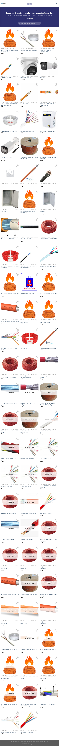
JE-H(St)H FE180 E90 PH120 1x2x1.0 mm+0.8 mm (49, 540)
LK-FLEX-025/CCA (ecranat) (27, 458)
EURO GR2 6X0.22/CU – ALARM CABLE (9, 349)
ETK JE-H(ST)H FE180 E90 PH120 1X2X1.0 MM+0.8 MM (29, 376)
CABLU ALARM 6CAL (26, 486)
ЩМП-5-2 (42, 211)
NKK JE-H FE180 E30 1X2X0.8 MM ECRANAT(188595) (48, 294)
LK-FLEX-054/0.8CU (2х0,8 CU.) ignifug (9, 404)
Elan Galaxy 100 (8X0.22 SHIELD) (28, 131)
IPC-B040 (42, 77)
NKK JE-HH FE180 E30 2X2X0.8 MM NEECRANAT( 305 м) (10, 294)
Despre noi (29, 741)
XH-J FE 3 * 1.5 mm (25, 104)
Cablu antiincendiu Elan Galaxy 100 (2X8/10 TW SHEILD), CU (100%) (48, 239)
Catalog (23, 741)
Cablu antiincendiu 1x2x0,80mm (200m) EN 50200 (28, 431)
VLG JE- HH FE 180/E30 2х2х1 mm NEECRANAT (48, 650)
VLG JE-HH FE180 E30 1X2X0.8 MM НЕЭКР (29, 677)
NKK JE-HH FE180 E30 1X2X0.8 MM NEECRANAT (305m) (48, 321)
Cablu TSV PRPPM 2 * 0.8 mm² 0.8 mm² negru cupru (29, 266)
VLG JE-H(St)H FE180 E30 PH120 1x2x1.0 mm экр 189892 (9, 104)
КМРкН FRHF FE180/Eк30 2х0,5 (28, 513)
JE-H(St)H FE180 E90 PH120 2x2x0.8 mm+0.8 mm (10, 567)
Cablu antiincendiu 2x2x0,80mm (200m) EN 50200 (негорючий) (8, 376)
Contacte (36, 741)
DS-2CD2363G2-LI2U (26, 77)
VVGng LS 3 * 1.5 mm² (26, 238)
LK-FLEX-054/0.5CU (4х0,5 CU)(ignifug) (47, 376)
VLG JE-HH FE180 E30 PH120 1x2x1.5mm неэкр (47, 51)
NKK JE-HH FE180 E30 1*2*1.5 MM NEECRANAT (48, 677)
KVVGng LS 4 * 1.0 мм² (45, 185)
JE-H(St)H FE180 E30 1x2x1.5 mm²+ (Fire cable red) (29, 321)
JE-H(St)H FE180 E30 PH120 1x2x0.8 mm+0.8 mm (49, 622)
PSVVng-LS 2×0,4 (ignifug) (27, 539)
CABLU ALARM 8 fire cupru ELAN (9, 131)
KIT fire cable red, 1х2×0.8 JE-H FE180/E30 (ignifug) (28, 705)
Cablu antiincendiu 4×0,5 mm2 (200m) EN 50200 (10, 431)
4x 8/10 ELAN (24, 348)
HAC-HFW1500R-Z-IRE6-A (8, 157)
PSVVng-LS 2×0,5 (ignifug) (7, 539)
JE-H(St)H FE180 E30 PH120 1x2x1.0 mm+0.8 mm (29, 595)
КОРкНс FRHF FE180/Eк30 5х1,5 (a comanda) (48, 486)
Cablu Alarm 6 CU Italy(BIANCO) (9, 732)
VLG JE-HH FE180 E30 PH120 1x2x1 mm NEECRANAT (48, 104)
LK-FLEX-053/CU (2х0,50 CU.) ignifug (28, 404)
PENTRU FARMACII (44, 741)
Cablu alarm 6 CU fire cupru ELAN (48, 266)
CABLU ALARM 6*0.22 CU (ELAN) (29, 50)
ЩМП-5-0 (3, 211)
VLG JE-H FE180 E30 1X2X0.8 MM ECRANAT (48, 158)
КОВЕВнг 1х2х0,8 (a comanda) (8, 513)
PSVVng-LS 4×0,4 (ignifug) (46, 513)
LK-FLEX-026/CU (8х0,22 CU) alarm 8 (48, 431)
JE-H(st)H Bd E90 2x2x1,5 (27, 185)
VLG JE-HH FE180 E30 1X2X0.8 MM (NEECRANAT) (9, 51)
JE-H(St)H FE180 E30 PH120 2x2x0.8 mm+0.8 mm (10, 622)
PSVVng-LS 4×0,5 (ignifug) (27, 732)
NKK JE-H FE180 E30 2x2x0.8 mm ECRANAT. (9, 705)
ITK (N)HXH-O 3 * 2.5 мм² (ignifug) (48, 704)
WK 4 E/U (3, 185)
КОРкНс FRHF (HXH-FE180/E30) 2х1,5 (48, 349)
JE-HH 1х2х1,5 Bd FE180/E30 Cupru (10, 321)
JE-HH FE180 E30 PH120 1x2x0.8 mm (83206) (29, 650)
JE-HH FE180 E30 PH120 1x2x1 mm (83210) (48, 595)
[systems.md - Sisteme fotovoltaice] (29, 3)
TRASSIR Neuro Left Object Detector (27, 294)
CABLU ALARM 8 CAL (6, 486)
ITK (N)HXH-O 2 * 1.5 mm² (7, 77)
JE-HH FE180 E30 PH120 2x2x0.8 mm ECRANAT (29, 622)
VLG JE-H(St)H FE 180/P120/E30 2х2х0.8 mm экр (9, 677)
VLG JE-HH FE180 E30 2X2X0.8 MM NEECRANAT (29, 158)
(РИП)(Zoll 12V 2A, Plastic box (47, 131)
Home (9, 16)
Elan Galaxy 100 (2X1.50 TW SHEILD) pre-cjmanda (10, 266)
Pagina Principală (15, 741)
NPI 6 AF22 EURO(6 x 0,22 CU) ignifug (8, 459)
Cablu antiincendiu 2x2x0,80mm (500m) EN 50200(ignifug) (47, 404)
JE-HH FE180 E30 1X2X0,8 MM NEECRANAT (28, 211)
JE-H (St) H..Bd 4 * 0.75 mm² (7, 238)
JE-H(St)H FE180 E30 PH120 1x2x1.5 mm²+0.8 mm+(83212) (10, 595)
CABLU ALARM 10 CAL (45, 458)
